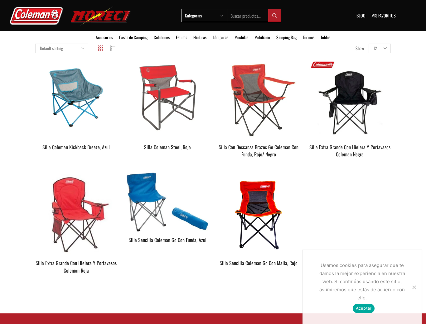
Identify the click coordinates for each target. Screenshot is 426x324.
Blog (360, 15)
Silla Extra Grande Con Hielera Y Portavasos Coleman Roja (76, 267)
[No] (414, 287)
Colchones (162, 37)
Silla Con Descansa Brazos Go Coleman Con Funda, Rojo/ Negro (258, 151)
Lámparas (220, 37)
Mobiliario (262, 37)
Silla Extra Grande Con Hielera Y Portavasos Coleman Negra (349, 151)
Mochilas (241, 37)
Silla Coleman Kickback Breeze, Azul (76, 147)
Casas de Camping (133, 37)
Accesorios (104, 37)
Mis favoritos (383, 15)
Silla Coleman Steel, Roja (167, 147)
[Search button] (274, 15)
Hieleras (199, 37)
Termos (308, 37)
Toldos (325, 37)
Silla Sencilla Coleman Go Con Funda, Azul (167, 240)
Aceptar (364, 308)
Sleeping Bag (286, 37)
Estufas (181, 37)
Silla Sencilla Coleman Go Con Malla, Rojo (259, 263)
